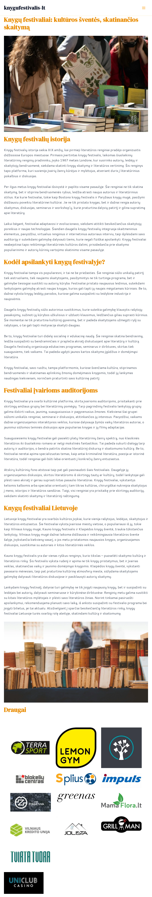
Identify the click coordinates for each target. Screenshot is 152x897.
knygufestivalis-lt (24, 7)
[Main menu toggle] (143, 8)
